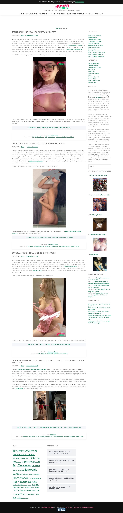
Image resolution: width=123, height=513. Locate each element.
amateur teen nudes (71, 266)
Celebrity (42, 436)
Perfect (29, 485)
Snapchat (35, 490)
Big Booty (18, 462)
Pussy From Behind (29, 487)
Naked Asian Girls (93, 77)
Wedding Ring (24, 498)
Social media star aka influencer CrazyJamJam (31, 369)
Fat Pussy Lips (30, 474)
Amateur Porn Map (94, 39)
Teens (68, 137)
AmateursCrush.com (47, 507)
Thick (29, 494)
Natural (22, 482)
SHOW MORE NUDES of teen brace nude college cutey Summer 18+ (49, 127)
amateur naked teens (75, 45)
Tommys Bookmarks (94, 41)
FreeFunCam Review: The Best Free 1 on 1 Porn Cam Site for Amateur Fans (99, 317)
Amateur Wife (19, 458)
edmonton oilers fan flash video (100, 195)
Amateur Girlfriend (27, 451)
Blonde (51, 353)
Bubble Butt (17, 470)
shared (29, 490)
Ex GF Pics (22, 474)
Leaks (53, 246)
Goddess (37, 474)
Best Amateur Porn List (95, 54)
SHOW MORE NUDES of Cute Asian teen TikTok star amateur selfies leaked (49, 237)
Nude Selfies (31, 482)
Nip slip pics (94, 254)
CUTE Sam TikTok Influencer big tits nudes (34, 253)
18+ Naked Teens (53, 135)
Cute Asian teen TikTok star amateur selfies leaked (38, 144)
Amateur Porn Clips (94, 67)
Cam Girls (91, 69)
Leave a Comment (32, 35)
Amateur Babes (93, 65)
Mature (39, 478)
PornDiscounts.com (94, 35)
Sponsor (16, 494)
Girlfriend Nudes (93, 73)
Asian (31, 246)
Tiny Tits (76, 246)
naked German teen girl (74, 49)
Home (58, 28)
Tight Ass (35, 494)
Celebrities (53, 434)
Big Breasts (27, 462)
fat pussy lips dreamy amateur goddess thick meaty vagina (98, 295)
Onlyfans (15, 485)
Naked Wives (92, 79)
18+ (33, 137)
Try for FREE (79, 2)
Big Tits (46, 353)
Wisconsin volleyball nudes (98, 175)
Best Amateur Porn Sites (96, 56)
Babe (42, 353)
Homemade (59, 436)
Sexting (67, 246)
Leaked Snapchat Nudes (98, 234)
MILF (15, 482)
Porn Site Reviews (94, 51)
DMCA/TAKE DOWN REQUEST (73, 507)
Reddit (37, 487)
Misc (89, 75)
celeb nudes (19, 388)
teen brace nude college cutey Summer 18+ (34, 32)
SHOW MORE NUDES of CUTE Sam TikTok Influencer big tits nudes (49, 344)
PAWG (25, 485)
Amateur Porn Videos (29, 436)
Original (73, 436)
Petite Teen (20, 487)
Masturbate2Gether (94, 47)
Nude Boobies (92, 37)
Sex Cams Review (93, 43)
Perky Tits (58, 246)
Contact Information (87, 507)
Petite (14, 487)
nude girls (97, 97)
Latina (31, 478)
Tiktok (72, 137)
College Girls (48, 137)
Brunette (36, 466)
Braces (42, 137)
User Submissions (94, 80)
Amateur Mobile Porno (95, 45)
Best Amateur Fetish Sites (96, 52)
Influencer (59, 137)
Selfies (64, 137)
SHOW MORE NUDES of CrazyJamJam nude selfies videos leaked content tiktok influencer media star (49, 427)
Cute (53, 137)
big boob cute (37, 270)
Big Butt (37, 137)
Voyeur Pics (92, 82)
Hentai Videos (92, 49)
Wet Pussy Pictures (96, 215)
